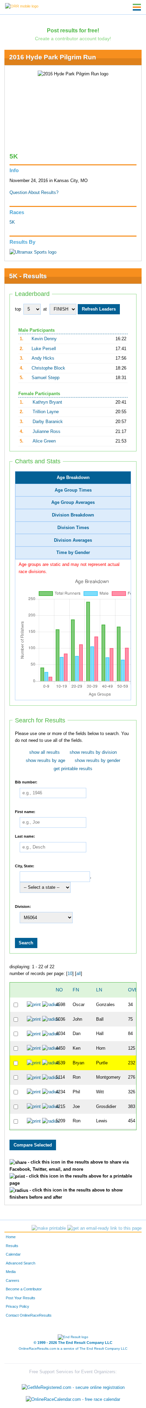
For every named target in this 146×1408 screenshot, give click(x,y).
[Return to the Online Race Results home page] (21, 6)
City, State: (24, 866)
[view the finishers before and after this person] (50, 1004)
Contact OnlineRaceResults (29, 1315)
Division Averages (73, 540)
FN (76, 989)
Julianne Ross (46, 431)
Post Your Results (20, 1298)
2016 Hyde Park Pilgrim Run (52, 57)
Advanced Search (20, 1263)
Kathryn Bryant (47, 402)
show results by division (93, 752)
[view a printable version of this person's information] (34, 1004)
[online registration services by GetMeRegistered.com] (73, 1385)
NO (59, 989)
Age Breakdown (73, 477)
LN (99, 989)
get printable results (73, 768)
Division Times (73, 527)
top (18, 309)
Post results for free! (73, 30)
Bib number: (26, 782)
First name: (25, 811)
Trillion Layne (46, 411)
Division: (23, 906)
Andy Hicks (43, 358)
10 (70, 973)
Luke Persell (44, 348)
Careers (12, 1280)
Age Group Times (73, 490)
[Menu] (137, 7)
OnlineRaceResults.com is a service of (73, 1348)
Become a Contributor (24, 1289)
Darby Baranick (48, 421)
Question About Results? (34, 192)
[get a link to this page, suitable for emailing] (104, 1228)
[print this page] (49, 1228)
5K (12, 222)
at (45, 309)
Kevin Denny (44, 338)
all (78, 973)
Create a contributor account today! (73, 38)
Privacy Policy (17, 1306)
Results (12, 1246)
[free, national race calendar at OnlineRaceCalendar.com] (73, 1399)
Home (11, 1237)
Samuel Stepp (45, 377)
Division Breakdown (73, 515)
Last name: (25, 836)
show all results (44, 752)
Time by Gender (73, 552)
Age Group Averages (73, 502)
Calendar (13, 1254)
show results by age (45, 760)
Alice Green (44, 441)
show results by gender (97, 760)
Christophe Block (48, 368)
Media (11, 1272)
